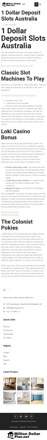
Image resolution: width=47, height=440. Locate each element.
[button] (36, 4)
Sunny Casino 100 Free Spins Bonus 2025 (17, 66)
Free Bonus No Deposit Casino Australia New (18, 95)
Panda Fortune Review (9, 215)
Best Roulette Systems (10, 212)
